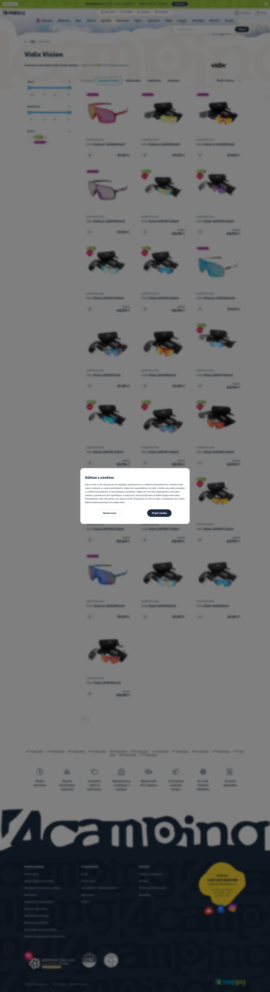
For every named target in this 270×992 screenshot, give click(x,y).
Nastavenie (109, 513)
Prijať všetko (159, 513)
